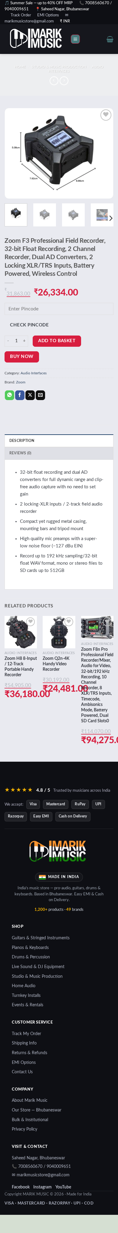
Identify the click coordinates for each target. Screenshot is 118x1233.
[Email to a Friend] (40, 395)
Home (20, 66)
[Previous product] (64, 80)
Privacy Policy (24, 1129)
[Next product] (54, 80)
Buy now (21, 356)
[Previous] (14, 153)
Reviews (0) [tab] (20, 453)
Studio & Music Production (58, 66)
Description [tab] (21, 441)
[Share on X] (30, 395)
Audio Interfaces (34, 373)
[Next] (103, 153)
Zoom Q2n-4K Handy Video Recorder (56, 664)
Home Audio (23, 986)
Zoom (20, 382)
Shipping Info (24, 1043)
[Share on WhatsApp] (9, 395)
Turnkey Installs (26, 996)
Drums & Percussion (31, 957)
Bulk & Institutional (30, 1120)
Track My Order (26, 1034)
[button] (75, 39)
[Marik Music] (44, 39)
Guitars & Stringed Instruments (41, 938)
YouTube (63, 1187)
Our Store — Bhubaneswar (36, 1110)
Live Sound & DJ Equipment (38, 967)
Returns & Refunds (29, 1053)
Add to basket (56, 341)
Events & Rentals (27, 1005)
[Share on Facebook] (20, 395)
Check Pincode (29, 325)
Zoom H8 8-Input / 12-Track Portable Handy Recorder (21, 667)
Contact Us (22, 1072)
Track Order (21, 15)
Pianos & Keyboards (30, 948)
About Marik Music (30, 1100)
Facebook (21, 1187)
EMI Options (48, 15)
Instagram (42, 1187)
